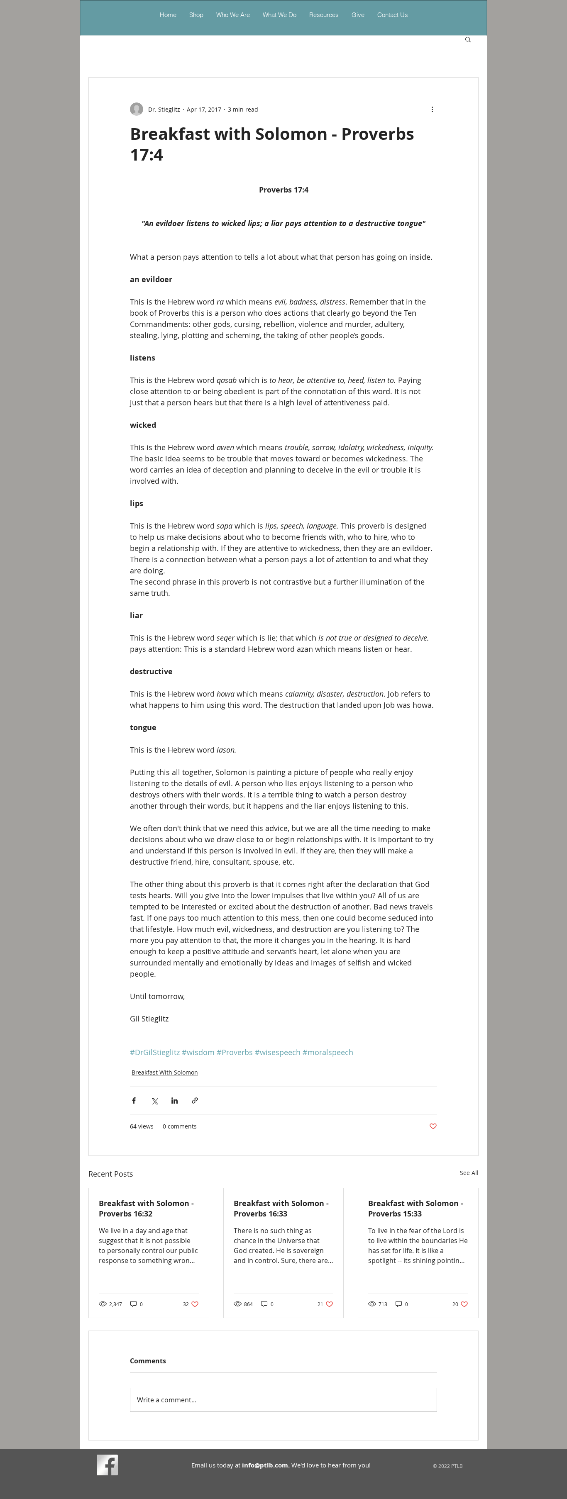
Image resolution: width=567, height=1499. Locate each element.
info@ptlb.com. (266, 1465)
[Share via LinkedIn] (174, 1100)
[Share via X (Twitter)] (154, 1100)
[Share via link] (195, 1100)
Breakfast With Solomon (165, 1072)
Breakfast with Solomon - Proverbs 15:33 (415, 1208)
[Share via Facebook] (134, 1100)
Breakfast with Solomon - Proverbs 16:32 (146, 1208)
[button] (279, 14)
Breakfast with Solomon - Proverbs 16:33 (281, 1208)
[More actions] (432, 109)
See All (469, 1173)
